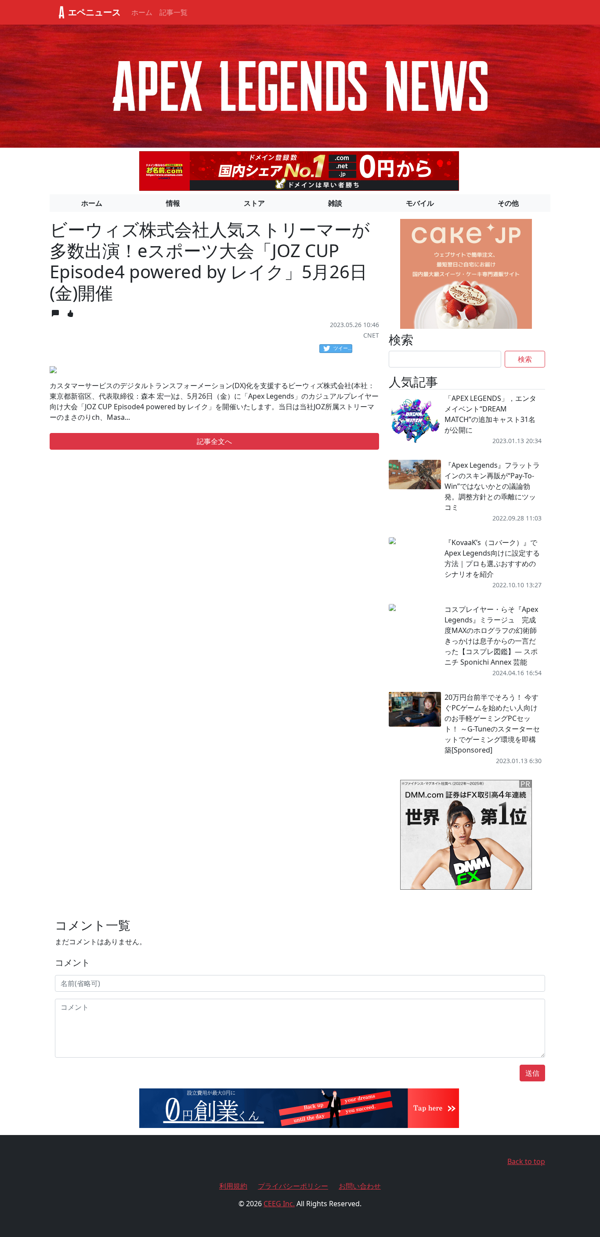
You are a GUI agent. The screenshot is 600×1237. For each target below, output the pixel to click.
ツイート (342, 348)
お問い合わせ (360, 1186)
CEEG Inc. (279, 1203)
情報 (173, 203)
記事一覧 (173, 12)
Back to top (526, 1161)
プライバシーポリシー (293, 1186)
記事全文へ (214, 441)
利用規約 (233, 1186)
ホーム (141, 12)
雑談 (335, 203)
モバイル (420, 203)
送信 (532, 1073)
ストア (254, 203)
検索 (525, 359)
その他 (508, 203)
